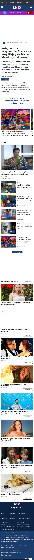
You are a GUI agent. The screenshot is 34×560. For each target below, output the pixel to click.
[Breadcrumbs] (5, 43)
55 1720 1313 (20, 526)
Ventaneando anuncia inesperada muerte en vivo (24, 226)
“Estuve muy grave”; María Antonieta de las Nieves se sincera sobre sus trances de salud (25, 199)
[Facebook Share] (2, 79)
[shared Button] (8, 79)
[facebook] (20, 508)
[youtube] (17, 508)
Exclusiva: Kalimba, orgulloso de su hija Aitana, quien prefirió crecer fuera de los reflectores (24, 185)
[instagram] (14, 508)
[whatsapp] (23, 508)
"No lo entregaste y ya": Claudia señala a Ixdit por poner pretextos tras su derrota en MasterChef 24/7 (24, 212)
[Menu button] (3, 7)
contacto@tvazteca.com (23, 524)
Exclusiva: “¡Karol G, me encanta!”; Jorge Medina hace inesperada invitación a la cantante (15, 174)
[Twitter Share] (5, 79)
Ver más (17, 252)
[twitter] (11, 508)
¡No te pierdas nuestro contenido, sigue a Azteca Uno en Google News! (17, 100)
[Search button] (31, 7)
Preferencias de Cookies (19, 533)
